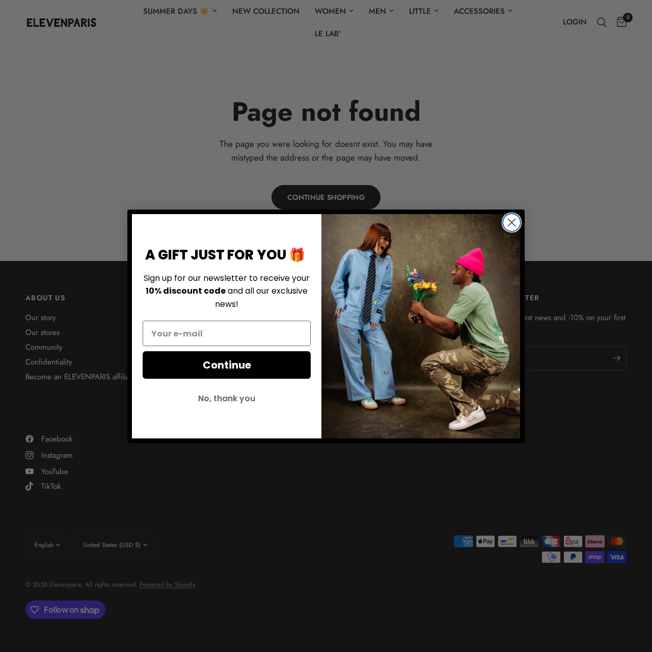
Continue (227, 365)
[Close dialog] (512, 222)
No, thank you (226, 398)
